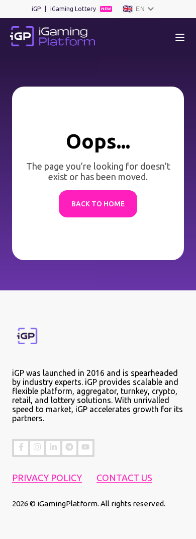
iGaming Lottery (73, 9)
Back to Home (98, 204)
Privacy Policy (47, 478)
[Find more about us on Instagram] (37, 448)
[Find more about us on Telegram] (69, 448)
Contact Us (124, 478)
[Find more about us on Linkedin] (53, 448)
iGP (36, 9)
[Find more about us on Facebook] (21, 448)
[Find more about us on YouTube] (85, 448)
